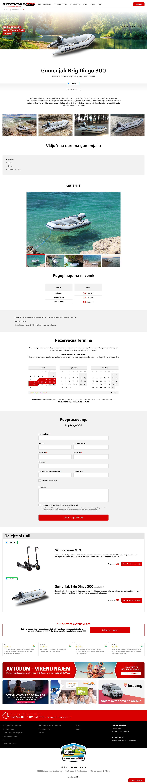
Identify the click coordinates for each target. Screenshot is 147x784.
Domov (4, 10)
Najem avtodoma (44, 4)
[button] (35, 260)
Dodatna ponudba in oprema (12, 733)
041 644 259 (36, 717)
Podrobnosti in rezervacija (131, 564)
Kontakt (78, 729)
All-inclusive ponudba (10, 736)
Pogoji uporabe (82, 771)
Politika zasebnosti (96, 771)
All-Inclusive (75, 4)
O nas (100, 4)
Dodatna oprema (60, 4)
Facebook (73, 767)
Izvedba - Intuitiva (73, 777)
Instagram (82, 767)
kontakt (139, 4)
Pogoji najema (69, 771)
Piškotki (107, 771)
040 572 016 (18, 717)
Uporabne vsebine (45, 729)
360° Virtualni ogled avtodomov (50, 725)
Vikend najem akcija (9, 743)
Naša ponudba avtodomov (11, 725)
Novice (92, 4)
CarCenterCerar (47, 771)
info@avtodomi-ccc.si (59, 717)
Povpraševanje (136, 780)
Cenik (85, 4)
